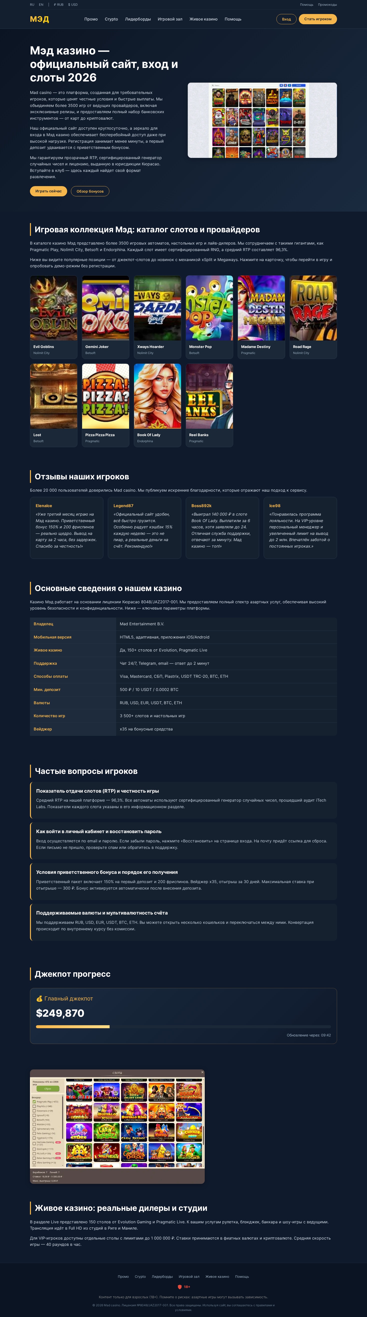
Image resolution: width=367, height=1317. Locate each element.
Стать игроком (318, 19)
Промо (91, 18)
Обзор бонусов (90, 191)
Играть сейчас (48, 191)
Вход (286, 19)
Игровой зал (170, 18)
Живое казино (203, 18)
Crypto (111, 18)
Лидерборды (138, 18)
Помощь (233, 18)
